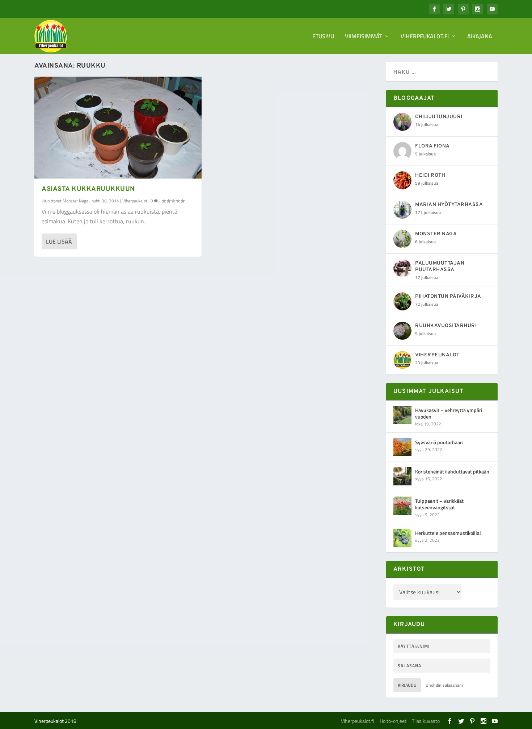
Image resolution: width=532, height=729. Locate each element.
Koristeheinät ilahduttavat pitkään (452, 471)
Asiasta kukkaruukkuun (88, 189)
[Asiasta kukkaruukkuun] (118, 128)
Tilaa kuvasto (426, 721)
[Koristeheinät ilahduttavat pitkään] (402, 476)
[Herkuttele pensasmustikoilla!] (402, 538)
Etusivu (323, 36)
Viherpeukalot (134, 200)
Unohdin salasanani (444, 685)
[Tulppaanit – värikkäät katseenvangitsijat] (402, 506)
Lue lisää (59, 241)
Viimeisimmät (363, 36)
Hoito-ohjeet (393, 721)
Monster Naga (75, 200)
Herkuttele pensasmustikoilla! (448, 533)
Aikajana (479, 36)
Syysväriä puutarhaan (439, 442)
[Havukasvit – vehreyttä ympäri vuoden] (402, 415)
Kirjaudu (407, 685)
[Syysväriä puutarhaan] (402, 447)
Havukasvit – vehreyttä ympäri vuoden (448, 413)
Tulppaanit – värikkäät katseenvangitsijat (439, 504)
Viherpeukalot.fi (425, 36)
